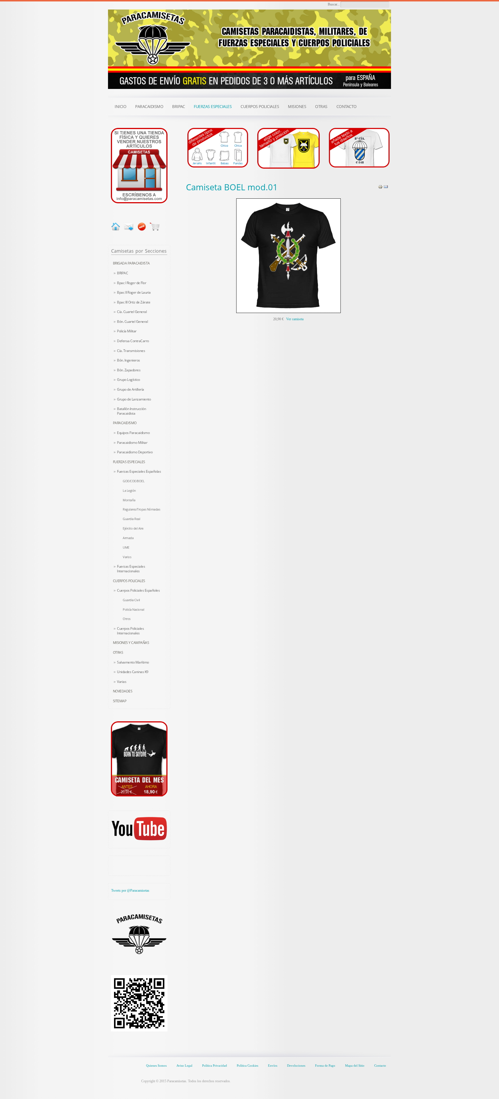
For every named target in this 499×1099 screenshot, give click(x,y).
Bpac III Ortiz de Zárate (133, 302)
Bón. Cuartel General (132, 321)
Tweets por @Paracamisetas (130, 890)
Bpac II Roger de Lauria (134, 292)
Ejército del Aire (133, 528)
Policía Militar (127, 331)
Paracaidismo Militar (132, 442)
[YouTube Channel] (139, 828)
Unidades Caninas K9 (132, 671)
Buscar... (334, 4)
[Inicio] (115, 226)
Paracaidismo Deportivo (134, 452)
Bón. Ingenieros (128, 360)
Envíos (272, 1065)
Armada (128, 538)
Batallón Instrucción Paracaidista (131, 411)
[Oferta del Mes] (139, 759)
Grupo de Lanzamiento (134, 399)
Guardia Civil (131, 600)
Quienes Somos (156, 1065)
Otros (127, 618)
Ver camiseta (295, 319)
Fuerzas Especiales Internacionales (131, 568)
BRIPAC (122, 273)
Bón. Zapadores (128, 370)
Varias (121, 681)
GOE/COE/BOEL (133, 481)
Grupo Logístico (128, 379)
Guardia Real (131, 519)
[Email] (385, 187)
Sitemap (119, 700)
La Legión (129, 490)
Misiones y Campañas (131, 642)
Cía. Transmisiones (131, 350)
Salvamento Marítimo (133, 662)
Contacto (380, 1065)
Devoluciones (296, 1065)
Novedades (123, 691)
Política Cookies (247, 1065)
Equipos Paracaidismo (133, 432)
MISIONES (297, 106)
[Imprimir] (380, 187)
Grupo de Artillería (130, 389)
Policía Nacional (133, 609)
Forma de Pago (325, 1065)
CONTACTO (346, 106)
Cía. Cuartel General (132, 311)
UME (126, 547)
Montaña (129, 500)
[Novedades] (141, 226)
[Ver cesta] (154, 226)
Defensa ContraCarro (133, 340)
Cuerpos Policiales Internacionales (130, 631)
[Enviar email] (128, 226)
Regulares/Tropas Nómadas (141, 509)
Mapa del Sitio (354, 1065)
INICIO (120, 106)
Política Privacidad (214, 1065)
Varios (127, 557)
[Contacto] (139, 165)
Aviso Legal (184, 1065)
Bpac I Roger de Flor (131, 282)
